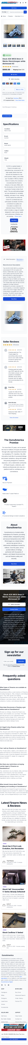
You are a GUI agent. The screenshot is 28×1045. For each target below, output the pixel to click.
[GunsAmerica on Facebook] (2, 985)
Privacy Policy (16, 666)
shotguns (17, 694)
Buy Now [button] (15, 74)
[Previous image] (4, 31)
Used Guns (4, 1001)
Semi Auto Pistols (19, 16)
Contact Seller (8, 115)
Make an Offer (20, 89)
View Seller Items (19, 100)
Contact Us (18, 1019)
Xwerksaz (16, 98)
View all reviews (14, 417)
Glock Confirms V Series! (12, 932)
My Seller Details (6, 1019)
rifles (13, 694)
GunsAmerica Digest (7, 982)
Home (4, 16)
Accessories (4, 1007)
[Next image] (23, 31)
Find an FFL (18, 1001)
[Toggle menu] (25, 2)
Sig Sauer (20, 697)
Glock (15, 697)
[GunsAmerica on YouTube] (8, 985)
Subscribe (21, 661)
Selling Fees (4, 1022)
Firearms (10, 16)
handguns (8, 694)
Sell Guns (14, 8)
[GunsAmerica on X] (5, 985)
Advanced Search (20, 995)
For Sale (4, 12)
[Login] (23, 2)
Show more (18, 216)
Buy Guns (14, 564)
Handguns (4, 992)
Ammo (3, 1004)
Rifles (2, 995)
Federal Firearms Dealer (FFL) (8, 717)
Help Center (18, 1016)
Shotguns (4, 998)
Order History (19, 998)
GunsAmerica (8, 955)
